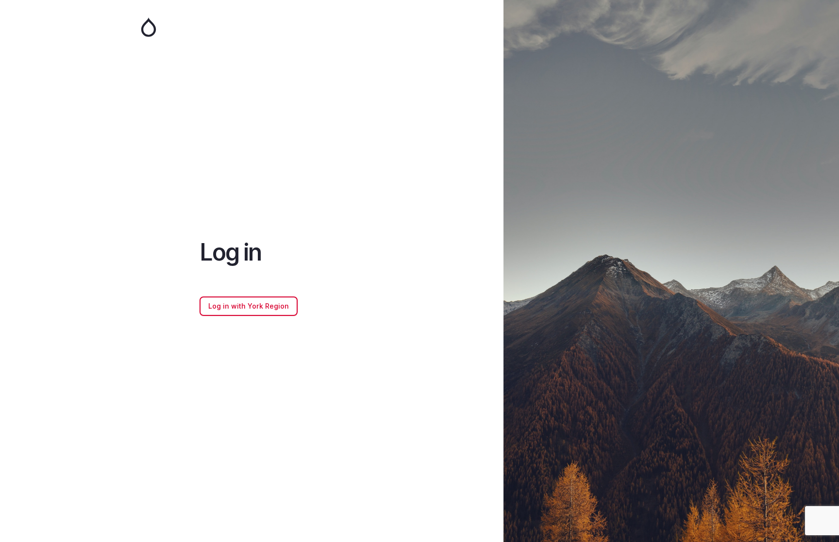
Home (251, 27)
